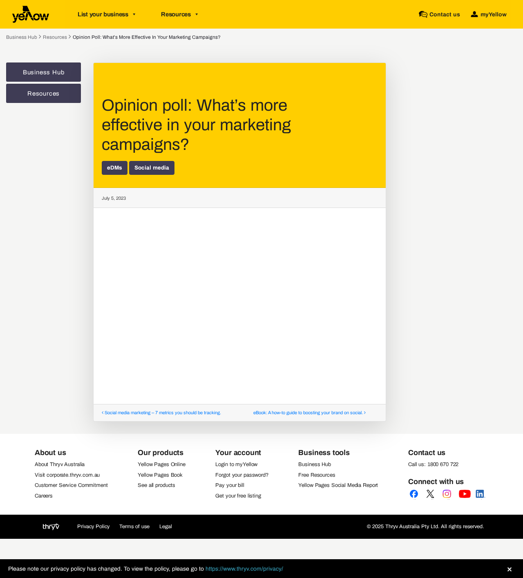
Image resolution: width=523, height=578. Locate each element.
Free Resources (316, 475)
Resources (175, 14)
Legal (165, 526)
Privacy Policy (93, 526)
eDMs (114, 168)
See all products (156, 485)
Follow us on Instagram (448, 499)
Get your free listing (238, 496)
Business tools (323, 453)
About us (50, 453)
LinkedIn (481, 499)
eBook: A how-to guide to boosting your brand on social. (308, 412)
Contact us (426, 453)
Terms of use (134, 526)
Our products (160, 453)
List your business (103, 14)
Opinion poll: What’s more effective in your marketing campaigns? (147, 37)
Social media (151, 168)
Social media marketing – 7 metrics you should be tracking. (162, 412)
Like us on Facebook (415, 499)
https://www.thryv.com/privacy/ (244, 569)
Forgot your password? (241, 475)
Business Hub (21, 37)
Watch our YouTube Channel (465, 499)
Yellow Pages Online (162, 464)
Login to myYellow (236, 464)
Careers (44, 496)
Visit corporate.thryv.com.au (67, 475)
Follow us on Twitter (432, 499)
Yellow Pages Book (160, 475)
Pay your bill (229, 485)
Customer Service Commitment (71, 485)
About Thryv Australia (60, 464)
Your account (238, 453)
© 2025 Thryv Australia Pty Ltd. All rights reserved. (425, 526)
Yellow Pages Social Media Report (338, 485)
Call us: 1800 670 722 (433, 464)
